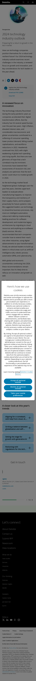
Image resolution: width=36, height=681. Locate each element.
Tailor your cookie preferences (18, 394)
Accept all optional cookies (18, 381)
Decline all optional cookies (18, 388)
